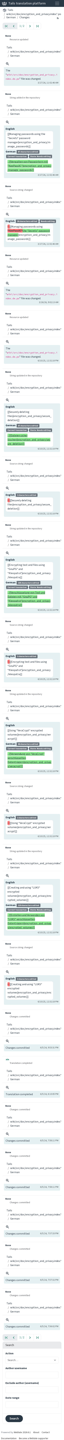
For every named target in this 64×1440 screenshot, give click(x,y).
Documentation (9, 1438)
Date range (12, 1398)
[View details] (7, 63)
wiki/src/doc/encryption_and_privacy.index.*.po (33, 14)
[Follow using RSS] (57, 18)
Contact (46, 1432)
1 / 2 (21, 26)
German (11, 17)
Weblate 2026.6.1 (22, 1432)
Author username (16, 1368)
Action (9, 1353)
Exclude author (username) (22, 1383)
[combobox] (30, 1360)
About (36, 1432)
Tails (10, 10)
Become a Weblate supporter (33, 1438)
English (10, 129)
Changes (24, 17)
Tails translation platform (27, 3)
